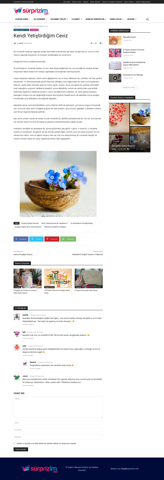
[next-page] (19, 298)
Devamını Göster (129, 87)
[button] (147, 19)
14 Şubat (25, 26)
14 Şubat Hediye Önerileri (30, 223)
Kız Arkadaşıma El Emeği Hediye (82, 223)
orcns (21, 43)
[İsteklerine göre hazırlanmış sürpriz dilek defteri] (115, 65)
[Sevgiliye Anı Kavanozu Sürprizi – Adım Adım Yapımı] (28, 278)
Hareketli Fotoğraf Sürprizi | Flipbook (87, 254)
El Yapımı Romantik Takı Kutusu (86, 290)
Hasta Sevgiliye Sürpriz (23, 254)
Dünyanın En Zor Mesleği (133, 75)
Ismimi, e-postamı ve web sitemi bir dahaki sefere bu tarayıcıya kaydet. (46, 443)
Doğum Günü (49, 287)
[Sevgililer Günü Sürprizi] (129, 127)
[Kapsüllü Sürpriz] (115, 40)
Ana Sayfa (17, 26)
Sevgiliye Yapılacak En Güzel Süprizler (28, 227)
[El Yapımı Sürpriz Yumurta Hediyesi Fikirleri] (115, 53)
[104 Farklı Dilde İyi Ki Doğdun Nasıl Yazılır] (58, 278)
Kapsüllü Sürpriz (129, 37)
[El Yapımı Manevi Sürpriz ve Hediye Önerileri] (34, 11)
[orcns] (15, 43)
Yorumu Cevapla (28, 324)
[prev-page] (15, 298)
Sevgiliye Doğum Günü (21, 30)
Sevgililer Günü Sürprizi (123, 145)
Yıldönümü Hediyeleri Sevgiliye (55, 227)
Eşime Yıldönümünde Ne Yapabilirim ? (54, 223)
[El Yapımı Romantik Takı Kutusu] (89, 278)
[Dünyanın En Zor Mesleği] (115, 78)
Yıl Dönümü (34, 30)
